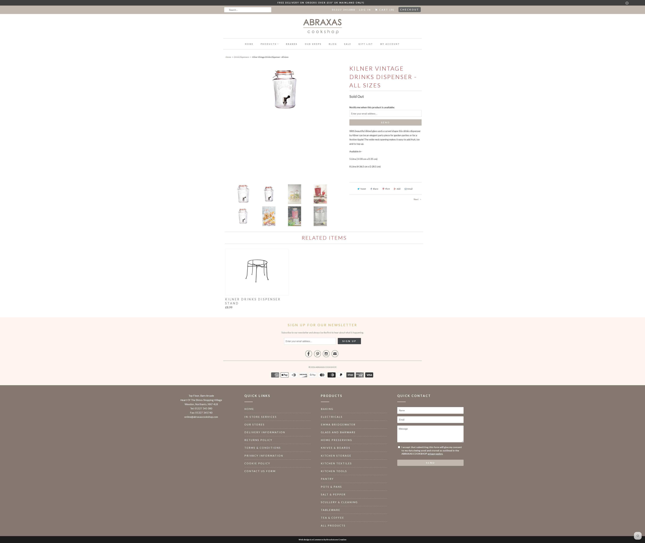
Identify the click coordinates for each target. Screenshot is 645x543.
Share (375, 189)
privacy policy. (435, 453)
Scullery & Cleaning (339, 502)
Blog (333, 44)
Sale (347, 44)
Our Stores (254, 424)
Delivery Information (264, 432)
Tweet (363, 189)
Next (416, 199)
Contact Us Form (260, 471)
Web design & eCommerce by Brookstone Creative (322, 539)
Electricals (332, 416)
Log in (365, 9)
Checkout (409, 9)
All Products (333, 525)
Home (249, 44)
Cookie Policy (257, 463)
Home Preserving (336, 439)
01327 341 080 (203, 408)
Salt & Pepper (333, 494)
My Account (390, 44)
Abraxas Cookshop (326, 367)
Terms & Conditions (262, 447)
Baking (327, 408)
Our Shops (313, 44)
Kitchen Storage (336, 455)
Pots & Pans (331, 486)
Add (398, 189)
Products (269, 44)
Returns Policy (258, 439)
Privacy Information (263, 455)
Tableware (330, 509)
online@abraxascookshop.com (201, 416)
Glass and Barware (338, 432)
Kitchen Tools (334, 471)
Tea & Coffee (332, 517)
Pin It (387, 189)
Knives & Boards (335, 447)
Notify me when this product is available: (372, 107)
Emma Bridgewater (338, 424)
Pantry (327, 478)
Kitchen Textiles (336, 463)
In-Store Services (260, 416)
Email (410, 189)
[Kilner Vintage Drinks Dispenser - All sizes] (284, 89)
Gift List (365, 44)
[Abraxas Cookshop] (322, 27)
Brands (292, 44)
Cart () (386, 9)
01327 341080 (343, 9)
